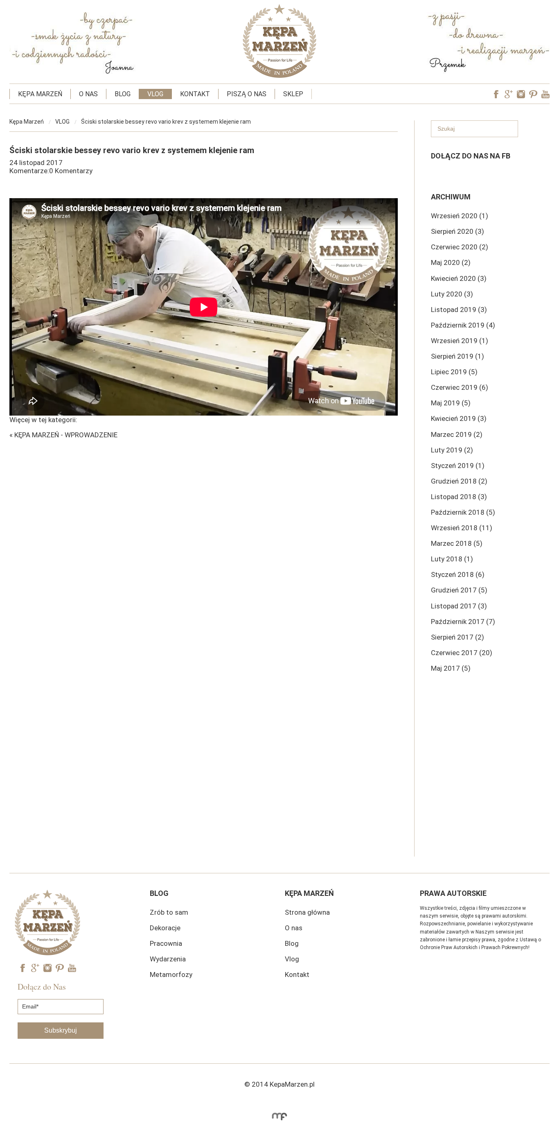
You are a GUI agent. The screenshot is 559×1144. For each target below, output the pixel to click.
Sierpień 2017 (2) (457, 637)
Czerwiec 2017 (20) (461, 653)
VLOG (155, 94)
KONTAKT (195, 94)
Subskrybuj (60, 1030)
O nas (293, 928)
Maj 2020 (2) (451, 262)
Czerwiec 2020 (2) (459, 247)
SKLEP (293, 94)
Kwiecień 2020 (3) (459, 278)
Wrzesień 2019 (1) (459, 341)
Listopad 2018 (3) (459, 497)
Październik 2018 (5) (463, 512)
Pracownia (166, 943)
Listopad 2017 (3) (459, 606)
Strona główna (307, 912)
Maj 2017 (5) (451, 668)
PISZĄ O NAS (246, 94)
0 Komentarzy (70, 171)
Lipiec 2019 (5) (454, 372)
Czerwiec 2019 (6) (459, 387)
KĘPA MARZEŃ (40, 94)
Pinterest (533, 94)
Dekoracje (165, 928)
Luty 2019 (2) (452, 450)
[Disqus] (203, 541)
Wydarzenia (168, 959)
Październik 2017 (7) (463, 621)
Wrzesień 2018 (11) (461, 528)
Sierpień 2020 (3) (457, 231)
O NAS (88, 94)
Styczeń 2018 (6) (458, 574)
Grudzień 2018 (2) (459, 481)
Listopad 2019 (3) (459, 309)
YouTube (545, 94)
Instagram (521, 94)
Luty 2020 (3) (452, 294)
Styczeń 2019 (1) (458, 465)
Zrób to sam (169, 912)
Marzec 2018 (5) (456, 543)
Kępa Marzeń (26, 121)
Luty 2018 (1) (452, 559)
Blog (292, 943)
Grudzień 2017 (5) (459, 590)
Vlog (292, 959)
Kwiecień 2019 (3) (459, 418)
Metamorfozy (171, 974)
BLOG (123, 94)
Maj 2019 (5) (451, 403)
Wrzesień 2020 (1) (459, 216)
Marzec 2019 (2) (456, 434)
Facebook (496, 94)
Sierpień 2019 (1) (457, 356)
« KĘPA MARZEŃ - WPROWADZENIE (63, 435)
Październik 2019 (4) (463, 325)
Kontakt (297, 974)
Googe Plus (509, 94)
